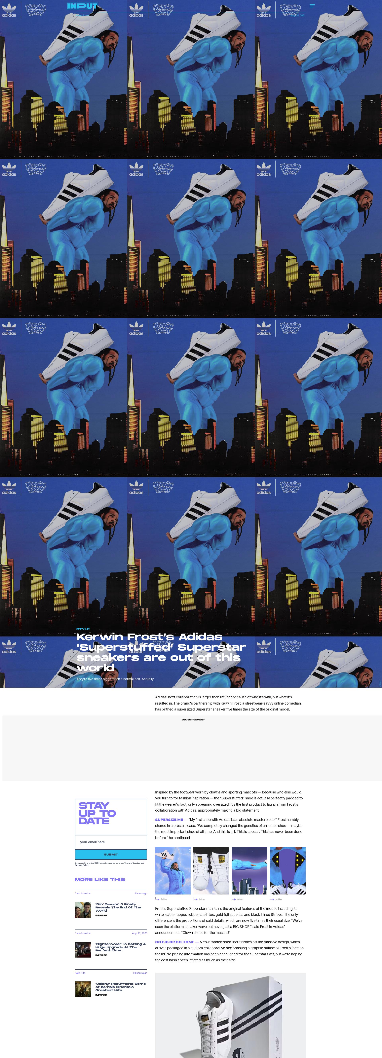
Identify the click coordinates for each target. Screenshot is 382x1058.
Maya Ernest (83, 15)
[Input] (82, 6)
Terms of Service (132, 862)
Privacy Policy (82, 864)
